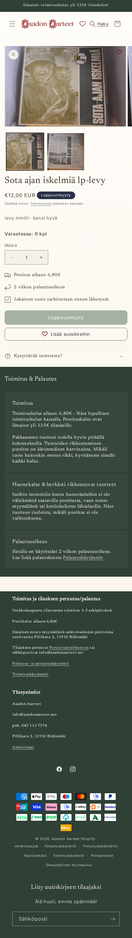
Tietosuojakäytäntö (100, 846)
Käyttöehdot (35, 855)
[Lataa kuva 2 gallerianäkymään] (66, 151)
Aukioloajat (23, 747)
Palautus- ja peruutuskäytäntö (40, 664)
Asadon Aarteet (66, 839)
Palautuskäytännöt (83, 558)
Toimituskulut (41, 203)
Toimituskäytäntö (68, 855)
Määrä (11, 245)
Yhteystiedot (102, 855)
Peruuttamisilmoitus (68, 648)
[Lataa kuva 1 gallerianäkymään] (25, 151)
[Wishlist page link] (83, 24)
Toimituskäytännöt (30, 674)
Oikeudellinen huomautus (69, 865)
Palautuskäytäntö (60, 846)
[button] (12, 24)
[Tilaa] (112, 919)
